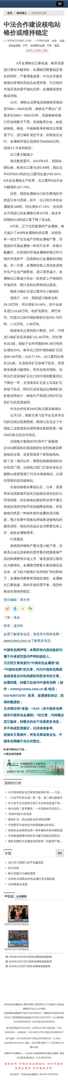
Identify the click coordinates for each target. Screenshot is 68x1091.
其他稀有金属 (37, 45)
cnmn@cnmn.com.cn (14, 1043)
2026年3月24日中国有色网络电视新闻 (18, 924)
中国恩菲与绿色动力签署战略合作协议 (31, 824)
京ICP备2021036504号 (43, 1022)
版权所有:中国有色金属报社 (25, 1064)
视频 (10, 896)
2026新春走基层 (18, 884)
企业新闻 (21, 896)
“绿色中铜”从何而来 (20, 813)
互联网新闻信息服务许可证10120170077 (32, 1017)
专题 (8, 853)
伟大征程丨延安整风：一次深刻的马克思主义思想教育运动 (36, 808)
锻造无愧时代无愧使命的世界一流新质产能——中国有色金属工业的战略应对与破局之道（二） (36, 841)
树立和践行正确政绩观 (21, 873)
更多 (60, 853)
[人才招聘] (40, 1008)
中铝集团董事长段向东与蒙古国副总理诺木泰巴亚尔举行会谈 (36, 835)
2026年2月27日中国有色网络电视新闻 (18, 949)
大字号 (29, 50)
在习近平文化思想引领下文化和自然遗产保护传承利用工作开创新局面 (36, 803)
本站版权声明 (43, 1068)
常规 (45, 50)
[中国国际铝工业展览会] (34, 767)
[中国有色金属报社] (13, 1004)
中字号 (38, 50)
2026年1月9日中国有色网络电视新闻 (29, 966)
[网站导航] (29, 1004)
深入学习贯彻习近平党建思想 (26, 862)
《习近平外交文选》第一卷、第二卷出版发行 (35, 797)
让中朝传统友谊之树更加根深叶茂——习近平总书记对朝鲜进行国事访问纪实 (36, 792)
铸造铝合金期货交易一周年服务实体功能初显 (35, 830)
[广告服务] (51, 1004)
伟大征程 (13, 867)
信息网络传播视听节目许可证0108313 (22, 1013)
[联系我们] (40, 1004)
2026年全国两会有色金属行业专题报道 (31, 878)
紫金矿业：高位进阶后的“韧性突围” (29, 819)
